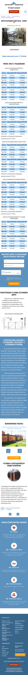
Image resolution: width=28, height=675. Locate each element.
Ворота (16, 631)
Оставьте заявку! (14, 8)
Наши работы (5, 648)
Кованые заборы (19, 629)
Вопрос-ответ (5, 652)
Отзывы (4, 650)
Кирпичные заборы (19, 625)
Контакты (4, 655)
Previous (8, 451)
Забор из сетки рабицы (5, 625)
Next (20, 451)
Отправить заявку (14, 283)
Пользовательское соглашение (14, 669)
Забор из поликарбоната (18, 623)
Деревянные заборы (20, 620)
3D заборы (4, 630)
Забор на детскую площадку (6, 633)
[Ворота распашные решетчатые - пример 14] (14, 37)
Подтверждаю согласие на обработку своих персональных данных (14, 278)
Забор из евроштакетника (6, 628)
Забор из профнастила (7, 622)
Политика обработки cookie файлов (14, 671)
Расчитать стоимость (14, 11)
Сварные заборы (19, 627)
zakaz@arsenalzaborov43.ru (14, 658)
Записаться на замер (20, 654)
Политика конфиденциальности (14, 668)
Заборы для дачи (6, 620)
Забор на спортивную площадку (7, 636)
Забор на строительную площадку (5, 639)
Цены (3, 646)
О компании (5, 653)
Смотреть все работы (14, 457)
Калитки (17, 632)
